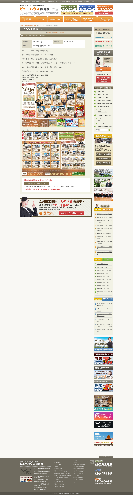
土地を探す (103, 91)
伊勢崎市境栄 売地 (102, 267)
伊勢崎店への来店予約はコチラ (103, 154)
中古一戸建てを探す (103, 97)
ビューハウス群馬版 (32, 462)
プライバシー (76, 483)
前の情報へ (49, 32)
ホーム (55, 460)
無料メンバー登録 (58, 468)
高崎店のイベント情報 (59, 486)
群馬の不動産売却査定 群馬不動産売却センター (103, 358)
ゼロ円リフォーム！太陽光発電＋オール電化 (103, 173)
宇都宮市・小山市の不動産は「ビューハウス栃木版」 (103, 372)
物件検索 (27, 19)
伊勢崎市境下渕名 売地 (103, 276)
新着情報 (75, 460)
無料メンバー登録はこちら (71, 213)
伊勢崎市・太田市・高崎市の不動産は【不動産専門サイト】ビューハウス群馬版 (34, 8)
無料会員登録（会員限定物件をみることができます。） (103, 79)
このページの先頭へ (106, 457)
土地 (99, 120)
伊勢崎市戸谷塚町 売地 (103, 282)
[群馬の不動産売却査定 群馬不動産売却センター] (26, 481)
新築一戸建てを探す (103, 94)
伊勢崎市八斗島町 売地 (103, 285)
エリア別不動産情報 (58, 481)
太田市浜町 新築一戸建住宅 (104, 233)
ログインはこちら (103, 69)
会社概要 (75, 462)
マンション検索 (57, 464)
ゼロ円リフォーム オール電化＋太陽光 (105, 19)
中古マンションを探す (103, 100)
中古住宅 (100, 109)
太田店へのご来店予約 (78, 471)
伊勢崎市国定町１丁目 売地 (104, 279)
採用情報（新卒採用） (78, 477)
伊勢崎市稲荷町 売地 (102, 273)
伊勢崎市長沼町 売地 (102, 264)
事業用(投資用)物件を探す (103, 103)
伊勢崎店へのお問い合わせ (79, 464)
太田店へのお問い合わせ (79, 466)
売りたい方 (41, 19)
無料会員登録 (104, 13)
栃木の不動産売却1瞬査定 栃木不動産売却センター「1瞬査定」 (103, 386)
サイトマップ (76, 481)
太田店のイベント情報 (59, 484)
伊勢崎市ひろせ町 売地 (103, 288)
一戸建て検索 (57, 462)
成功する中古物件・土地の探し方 (103, 182)
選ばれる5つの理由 (55, 19)
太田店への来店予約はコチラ (103, 158)
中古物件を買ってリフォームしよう (62, 473)
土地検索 (56, 466)
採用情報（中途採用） (78, 479)
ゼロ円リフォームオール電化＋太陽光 (62, 475)
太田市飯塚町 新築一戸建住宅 (104, 214)
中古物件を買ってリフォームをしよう (88, 19)
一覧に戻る (55, 32)
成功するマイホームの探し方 (72, 19)
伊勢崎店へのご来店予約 (79, 470)
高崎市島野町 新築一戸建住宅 (104, 225)
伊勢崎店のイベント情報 (59, 483)
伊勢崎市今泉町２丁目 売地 (104, 270)
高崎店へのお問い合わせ (79, 468)
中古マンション (102, 112)
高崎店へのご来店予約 (78, 473)
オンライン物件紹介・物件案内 (61, 477)
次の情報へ (62, 32)
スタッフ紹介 (103, 194)
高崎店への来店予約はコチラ (103, 163)
